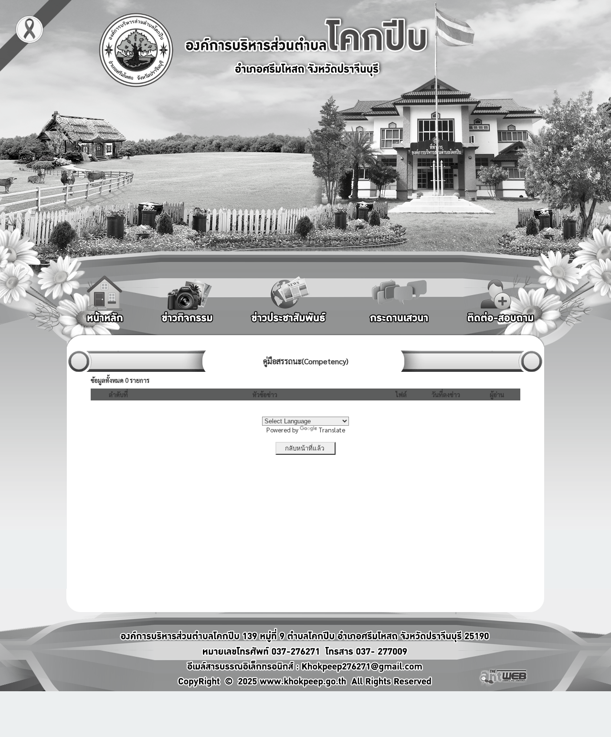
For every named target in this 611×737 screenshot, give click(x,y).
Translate (332, 430)
